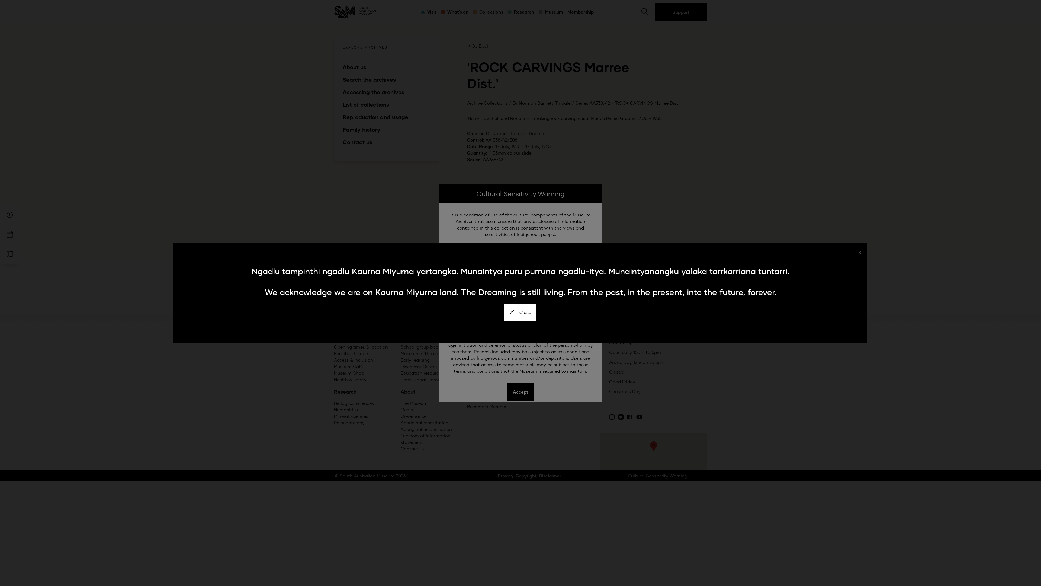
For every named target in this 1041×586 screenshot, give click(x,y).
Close (525, 312)
